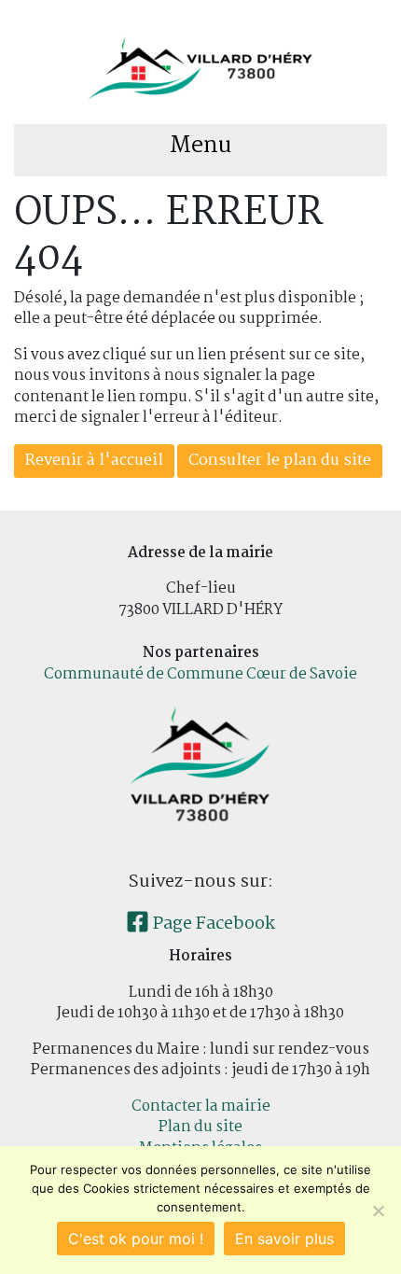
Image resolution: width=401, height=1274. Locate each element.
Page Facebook (212, 924)
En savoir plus (284, 1238)
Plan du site (200, 1127)
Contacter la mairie (200, 1106)
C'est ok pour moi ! (135, 1238)
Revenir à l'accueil (94, 460)
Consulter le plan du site (279, 460)
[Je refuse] (377, 1210)
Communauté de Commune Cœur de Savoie (200, 674)
